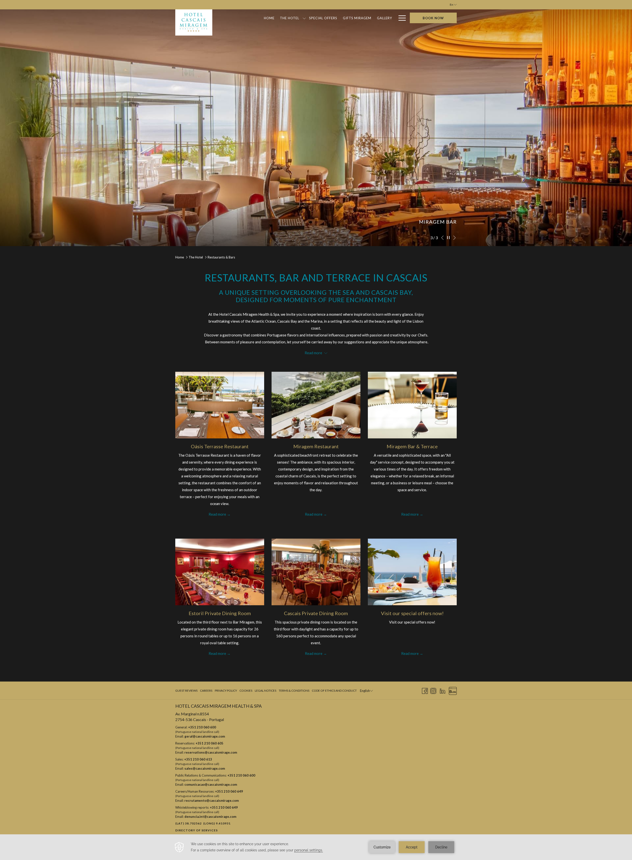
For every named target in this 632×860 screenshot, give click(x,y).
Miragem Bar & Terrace (412, 446)
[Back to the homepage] (193, 22)
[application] (316, 847)
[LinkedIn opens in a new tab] (442, 690)
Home (179, 257)
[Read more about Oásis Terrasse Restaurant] (219, 405)
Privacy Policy (226, 690)
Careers (206, 690)
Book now (433, 18)
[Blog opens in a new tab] (453, 690)
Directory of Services (196, 830)
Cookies (245, 690)
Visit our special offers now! (412, 613)
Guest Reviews (186, 690)
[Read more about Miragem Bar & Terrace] (412, 405)
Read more (217, 514)
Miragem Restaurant (316, 446)
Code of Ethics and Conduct (334, 690)
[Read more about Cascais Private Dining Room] (316, 572)
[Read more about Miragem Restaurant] (316, 405)
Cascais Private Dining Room (316, 613)
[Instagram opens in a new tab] (433, 690)
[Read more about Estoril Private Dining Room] (219, 572)
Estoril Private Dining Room (220, 613)
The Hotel (196, 257)
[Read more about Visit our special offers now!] (412, 572)
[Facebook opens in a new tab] (425, 690)
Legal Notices (265, 690)
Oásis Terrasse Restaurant (220, 446)
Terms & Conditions (294, 690)
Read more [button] (314, 353)
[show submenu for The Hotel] (304, 17)
